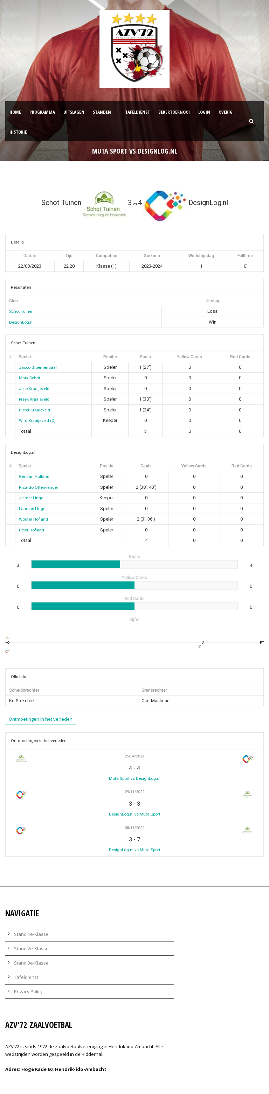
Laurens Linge (32, 508)
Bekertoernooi (174, 112)
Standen (102, 112)
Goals (145, 356)
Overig (226, 112)
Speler (25, 356)
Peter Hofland (31, 530)
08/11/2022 (134, 828)
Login (204, 112)
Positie (110, 356)
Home (15, 112)
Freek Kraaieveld (34, 399)
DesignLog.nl (21, 322)
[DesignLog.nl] (7, 650)
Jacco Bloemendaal (38, 367)
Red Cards (240, 356)
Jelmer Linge (31, 497)
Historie (18, 132)
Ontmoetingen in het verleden (41, 719)
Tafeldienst (137, 112)
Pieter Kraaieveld (34, 410)
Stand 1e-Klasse (31, 934)
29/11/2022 (134, 792)
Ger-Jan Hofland (34, 476)
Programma (42, 112)
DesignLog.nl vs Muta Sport (134, 814)
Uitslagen (73, 112)
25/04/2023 (134, 756)
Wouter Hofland (33, 519)
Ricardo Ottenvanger (38, 487)
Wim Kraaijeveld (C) (37, 420)
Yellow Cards (189, 356)
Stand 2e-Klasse (31, 948)
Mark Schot (29, 377)
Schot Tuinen (21, 311)
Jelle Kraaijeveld (34, 388)
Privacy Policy (28, 991)
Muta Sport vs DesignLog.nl (134, 778)
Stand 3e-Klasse (31, 963)
